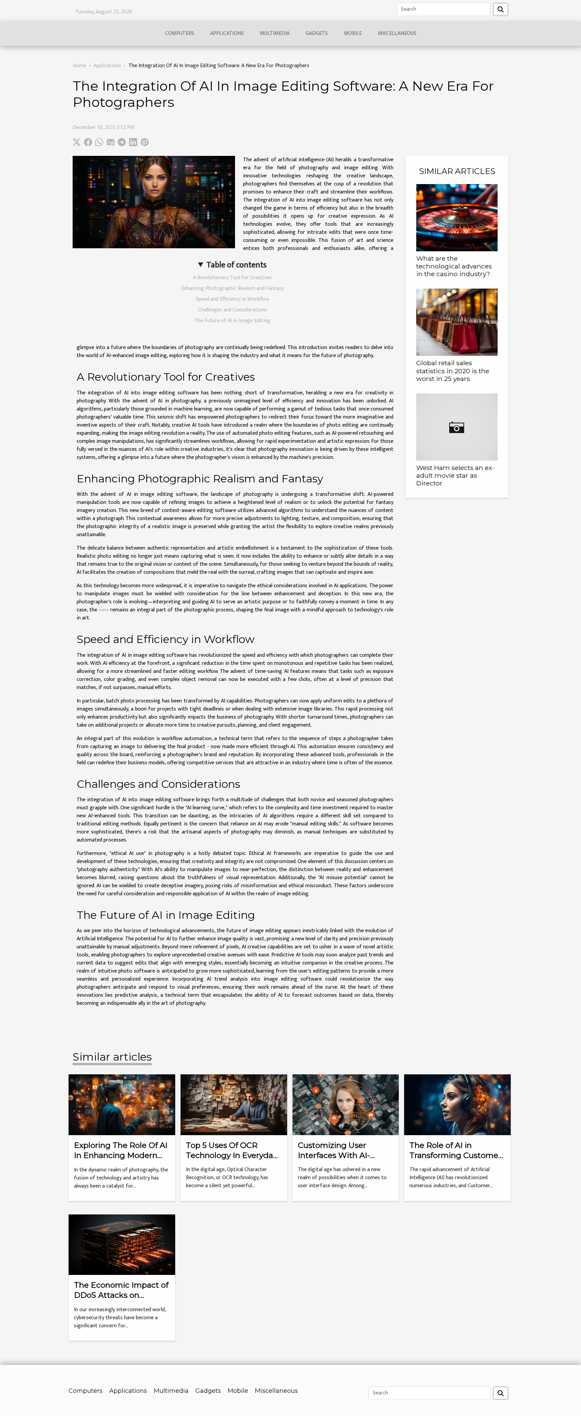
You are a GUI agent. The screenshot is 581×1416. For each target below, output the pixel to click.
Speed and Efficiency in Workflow (232, 299)
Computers (179, 33)
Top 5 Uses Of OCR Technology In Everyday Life (231, 1155)
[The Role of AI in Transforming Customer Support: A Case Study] (457, 1104)
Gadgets (317, 33)
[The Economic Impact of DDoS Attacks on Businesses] (122, 1244)
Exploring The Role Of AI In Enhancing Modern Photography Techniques (120, 1160)
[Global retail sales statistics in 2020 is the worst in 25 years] (457, 322)
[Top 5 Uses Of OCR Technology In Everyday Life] (234, 1104)
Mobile (353, 33)
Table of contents (236, 265)
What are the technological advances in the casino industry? (454, 266)
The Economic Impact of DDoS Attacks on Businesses (121, 1295)
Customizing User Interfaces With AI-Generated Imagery (335, 1155)
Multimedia (274, 33)
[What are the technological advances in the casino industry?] (457, 217)
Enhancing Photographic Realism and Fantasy (232, 288)
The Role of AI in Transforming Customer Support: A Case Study (455, 1155)
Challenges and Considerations (232, 309)
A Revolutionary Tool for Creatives (232, 277)
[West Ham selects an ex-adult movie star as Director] (457, 426)
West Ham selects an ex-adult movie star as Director (455, 475)
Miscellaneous (397, 33)
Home (79, 65)
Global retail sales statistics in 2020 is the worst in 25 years (452, 370)
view (104, 609)
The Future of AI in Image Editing (232, 320)
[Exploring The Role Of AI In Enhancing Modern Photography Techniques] (122, 1104)
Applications (227, 33)
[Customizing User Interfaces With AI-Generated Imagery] (346, 1104)
